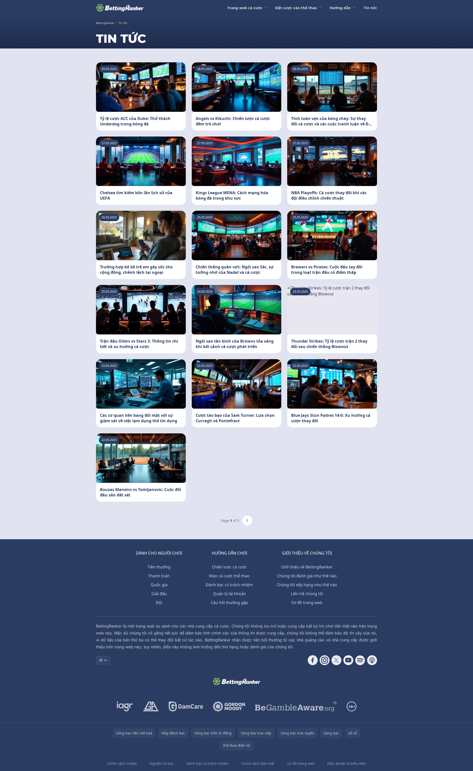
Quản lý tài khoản (229, 593)
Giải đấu (159, 593)
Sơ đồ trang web (306, 602)
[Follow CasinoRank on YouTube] (348, 660)
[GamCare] (186, 706)
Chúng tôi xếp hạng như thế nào (307, 584)
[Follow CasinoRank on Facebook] (313, 660)
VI (100, 660)
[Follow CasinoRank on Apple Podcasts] (372, 660)
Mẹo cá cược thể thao (229, 576)
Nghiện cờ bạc (161, 763)
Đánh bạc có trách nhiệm (229, 584)
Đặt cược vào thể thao (296, 7)
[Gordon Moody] (229, 706)
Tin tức (370, 7)
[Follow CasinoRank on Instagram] (325, 660)
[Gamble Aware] (296, 706)
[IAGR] (125, 706)
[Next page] (247, 520)
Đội (159, 602)
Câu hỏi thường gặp (229, 602)
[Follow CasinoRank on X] (336, 660)
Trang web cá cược (244, 7)
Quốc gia (159, 584)
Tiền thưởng (158, 567)
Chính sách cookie (122, 763)
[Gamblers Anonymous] (151, 706)
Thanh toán (159, 576)
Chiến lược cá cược (229, 567)
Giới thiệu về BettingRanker (306, 567)
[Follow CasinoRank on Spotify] (360, 660)
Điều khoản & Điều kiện (346, 763)
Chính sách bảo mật (257, 763)
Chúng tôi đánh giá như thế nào (307, 576)
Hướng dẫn (340, 7)
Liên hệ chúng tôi (307, 593)
